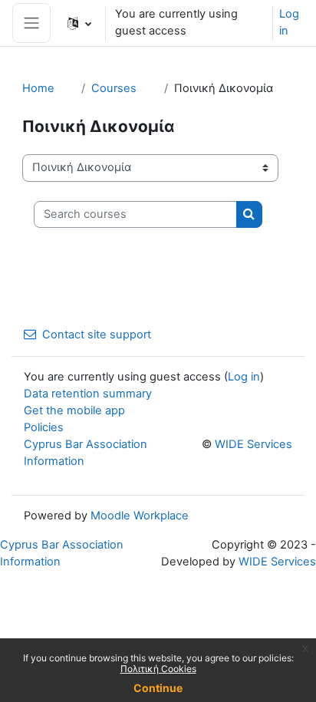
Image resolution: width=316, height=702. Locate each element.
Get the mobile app (74, 410)
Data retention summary (88, 393)
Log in (289, 22)
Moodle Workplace (140, 515)
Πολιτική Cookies (158, 668)
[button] (79, 23)
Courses (114, 88)
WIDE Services (253, 444)
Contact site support (96, 334)
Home (38, 88)
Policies (44, 427)
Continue (158, 687)
